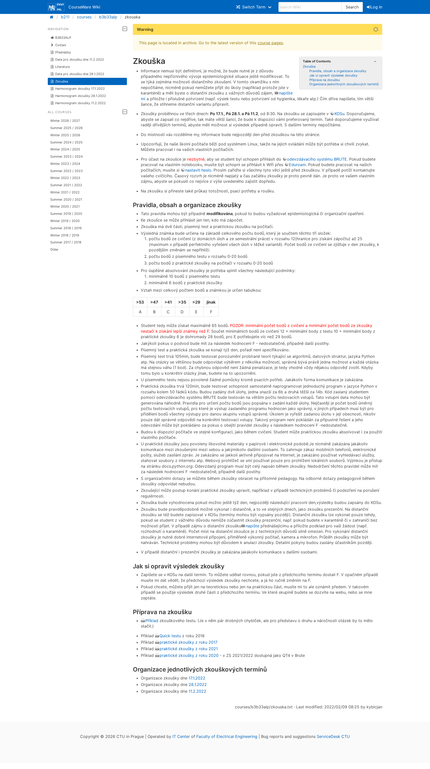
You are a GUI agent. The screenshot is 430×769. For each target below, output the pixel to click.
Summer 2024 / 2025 (66, 142)
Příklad (151, 620)
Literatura (62, 67)
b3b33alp (108, 16)
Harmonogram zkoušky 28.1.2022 (80, 96)
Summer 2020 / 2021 (66, 199)
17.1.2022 (197, 678)
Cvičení (60, 45)
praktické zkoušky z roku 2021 (189, 648)
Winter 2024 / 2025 (65, 149)
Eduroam (297, 164)
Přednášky (63, 52)
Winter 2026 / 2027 (65, 121)
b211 (65, 16)
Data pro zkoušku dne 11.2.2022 (79, 59)
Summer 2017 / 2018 (65, 242)
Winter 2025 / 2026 (65, 135)
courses (84, 16)
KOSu (339, 113)
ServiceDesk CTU (333, 736)
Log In (376, 6)
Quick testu (170, 635)
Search (352, 6)
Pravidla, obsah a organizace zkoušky (337, 71)
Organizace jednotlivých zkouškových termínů (343, 84)
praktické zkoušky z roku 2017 (188, 642)
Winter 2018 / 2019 (64, 235)
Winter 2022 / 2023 (65, 178)
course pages (270, 42)
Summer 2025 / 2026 (66, 128)
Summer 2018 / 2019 (66, 228)
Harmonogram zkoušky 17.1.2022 (80, 88)
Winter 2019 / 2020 (65, 221)
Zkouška (61, 81)
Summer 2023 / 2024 (66, 156)
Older (54, 249)
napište (252, 525)
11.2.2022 (197, 691)
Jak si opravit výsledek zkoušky (333, 75)
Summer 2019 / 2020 (66, 214)
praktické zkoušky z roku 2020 (190, 655)
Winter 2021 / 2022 (65, 192)
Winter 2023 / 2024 (65, 164)
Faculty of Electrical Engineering (226, 736)
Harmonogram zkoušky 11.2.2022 (80, 103)
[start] (53, 17)
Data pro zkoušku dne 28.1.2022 (79, 74)
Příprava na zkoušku (324, 80)
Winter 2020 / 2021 (65, 206)
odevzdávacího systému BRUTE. (317, 159)
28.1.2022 (198, 684)
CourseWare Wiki (84, 6)
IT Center (181, 736)
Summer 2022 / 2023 (66, 171)
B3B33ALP (63, 38)
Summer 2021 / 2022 (66, 185)
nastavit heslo (198, 170)
